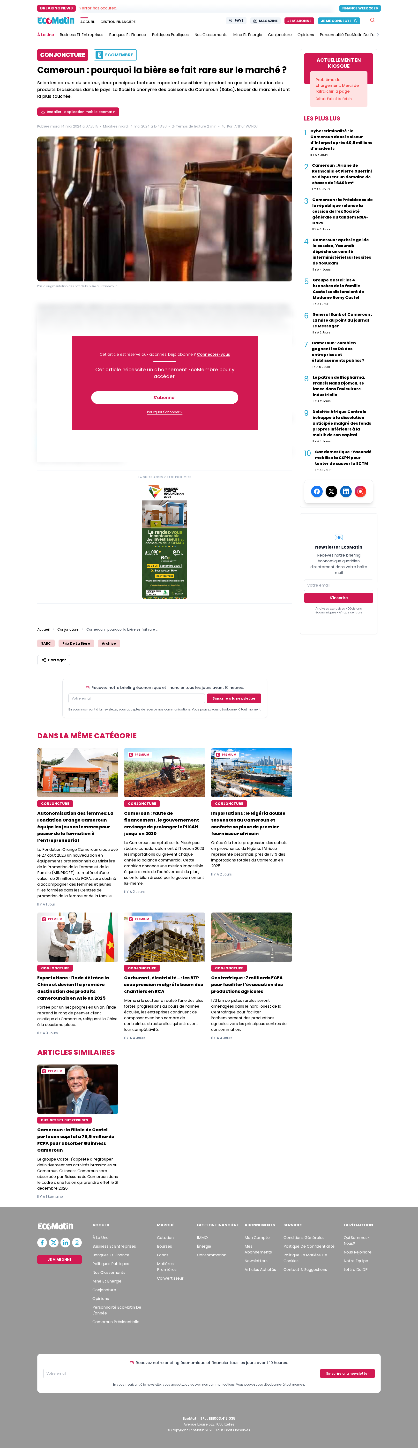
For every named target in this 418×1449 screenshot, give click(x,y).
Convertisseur (170, 1278)
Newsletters (256, 1261)
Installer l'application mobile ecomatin (81, 111)
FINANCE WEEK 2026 (360, 8)
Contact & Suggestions (305, 1269)
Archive (109, 643)
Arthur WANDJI (246, 126)
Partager (57, 660)
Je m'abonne (299, 20)
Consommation (211, 1255)
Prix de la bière (76, 643)
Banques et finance (110, 1255)
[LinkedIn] (346, 491)
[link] (164, 541)
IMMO (202, 1237)
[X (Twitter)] (331, 491)
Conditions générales (304, 1237)
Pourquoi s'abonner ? (164, 412)
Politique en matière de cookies (305, 1258)
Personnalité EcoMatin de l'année (116, 1310)
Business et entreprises (114, 1246)
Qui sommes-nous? (357, 1240)
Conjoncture (68, 629)
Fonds (162, 1255)
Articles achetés (260, 1269)
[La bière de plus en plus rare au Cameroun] (164, 208)
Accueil (43, 629)
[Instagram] (360, 491)
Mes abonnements (258, 1249)
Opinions (100, 1298)
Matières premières (167, 1266)
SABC (46, 643)
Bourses (164, 1246)
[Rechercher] (372, 20)
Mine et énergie (106, 1281)
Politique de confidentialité (309, 1246)
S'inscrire (339, 598)
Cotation (165, 1237)
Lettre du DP (356, 1269)
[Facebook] (317, 491)
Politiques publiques (110, 1264)
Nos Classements (108, 1272)
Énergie (204, 1246)
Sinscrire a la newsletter (234, 698)
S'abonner (164, 397)
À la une (100, 1237)
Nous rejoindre (358, 1252)
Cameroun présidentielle (115, 1322)
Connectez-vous (213, 354)
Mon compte (257, 1237)
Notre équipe (356, 1261)
